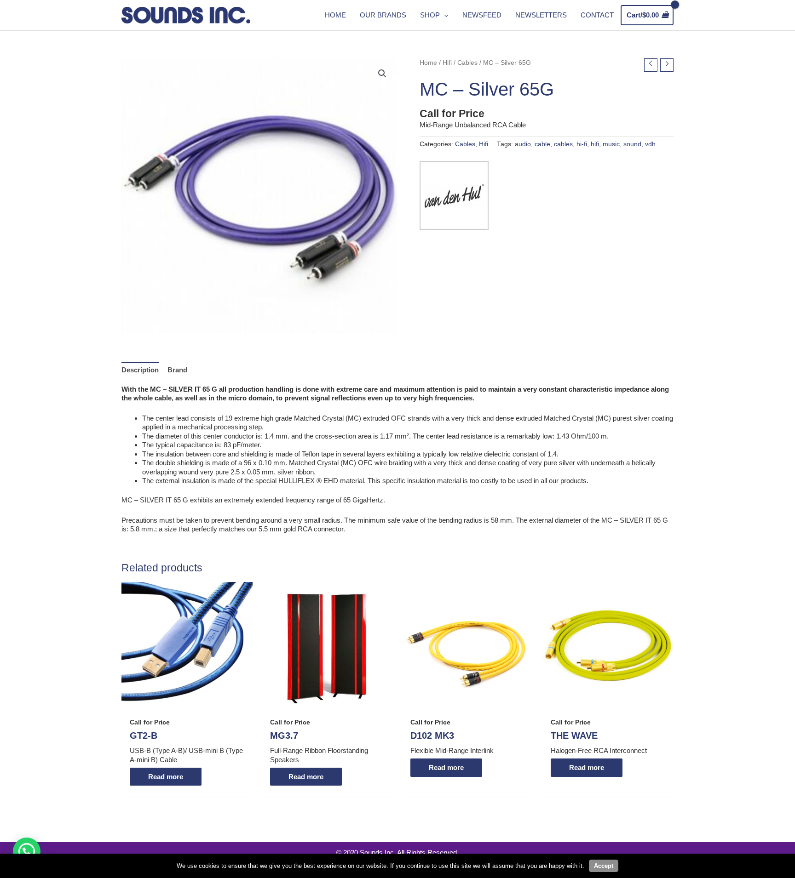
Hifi (447, 62)
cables (563, 144)
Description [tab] (140, 370)
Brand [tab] (177, 370)
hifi (595, 144)
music (611, 144)
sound (632, 144)
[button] (382, 73)
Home (428, 62)
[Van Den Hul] (454, 195)
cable (542, 144)
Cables (467, 62)
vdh (650, 144)
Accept (603, 865)
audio (523, 144)
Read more (165, 777)
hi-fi (581, 144)
